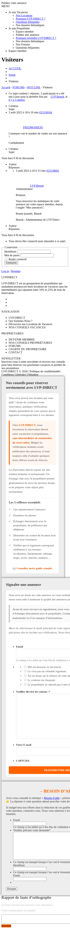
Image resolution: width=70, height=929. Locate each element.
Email (19, 646)
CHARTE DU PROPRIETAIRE (27, 349)
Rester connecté (18, 259)
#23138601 (52, 170)
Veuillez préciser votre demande (32, 830)
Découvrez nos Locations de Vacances (30, 324)
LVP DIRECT (17, 317)
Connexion (11, 262)
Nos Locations (24, 15)
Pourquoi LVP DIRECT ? (30, 18)
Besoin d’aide (52, 798)
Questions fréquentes (27, 21)
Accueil (5, 87)
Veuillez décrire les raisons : (33, 691)
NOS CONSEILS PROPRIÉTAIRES (30, 342)
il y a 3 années (17, 99)
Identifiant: (10, 251)
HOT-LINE (33, 87)
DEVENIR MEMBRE (22, 339)
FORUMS (19, 87)
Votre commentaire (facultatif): (18, 910)
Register (15, 271)
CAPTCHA (22, 760)
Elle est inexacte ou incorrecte (44, 666)
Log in (5, 271)
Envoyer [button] (6, 925)
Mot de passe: (12, 255)
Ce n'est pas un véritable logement (47, 671)
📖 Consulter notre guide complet (32, 568)
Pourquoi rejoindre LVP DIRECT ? (36, 38)
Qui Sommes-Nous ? (20, 320)
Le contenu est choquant (41, 680)
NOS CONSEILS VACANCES (27, 327)
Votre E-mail (23, 744)
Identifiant (19, 865)
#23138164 (45, 112)
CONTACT (15, 352)
